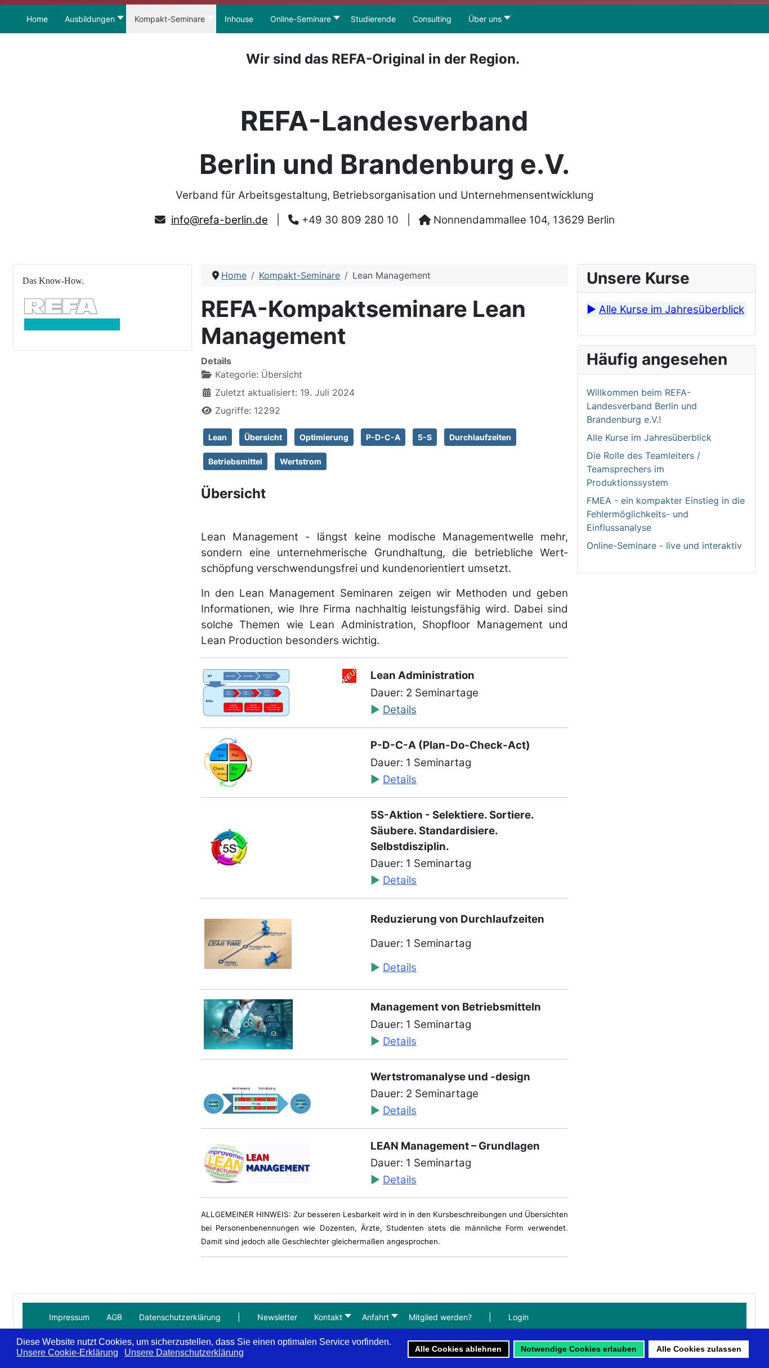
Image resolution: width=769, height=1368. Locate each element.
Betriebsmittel (235, 461)
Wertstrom (300, 461)
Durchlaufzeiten (480, 437)
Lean (217, 437)
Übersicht (263, 437)
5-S (425, 437)
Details (400, 709)
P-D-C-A (383, 437)
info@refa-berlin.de (219, 219)
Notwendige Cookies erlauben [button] (579, 1348)
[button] (239, 1317)
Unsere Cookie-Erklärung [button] (67, 1352)
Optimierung (323, 437)
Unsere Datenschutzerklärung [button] (184, 1352)
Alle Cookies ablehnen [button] (458, 1348)
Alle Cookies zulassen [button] (698, 1348)
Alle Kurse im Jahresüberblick (671, 309)
